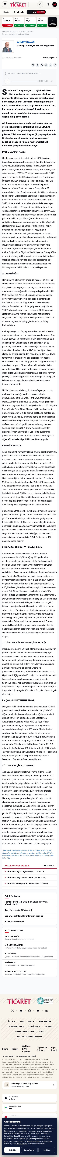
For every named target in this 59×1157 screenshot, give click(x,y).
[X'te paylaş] (33, 65)
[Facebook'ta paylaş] (37, 65)
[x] (12, 1010)
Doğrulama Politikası (42, 1048)
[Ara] (40, 4)
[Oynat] (7, 81)
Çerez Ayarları (29, 1150)
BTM (21, 1021)
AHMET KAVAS (26, 31)
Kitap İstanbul (45, 1021)
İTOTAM (11, 1021)
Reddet (46, 1150)
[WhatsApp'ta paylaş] (42, 65)
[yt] (21, 1010)
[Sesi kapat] (52, 81)
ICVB (41, 1031)
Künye (5, 1049)
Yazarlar (15, 31)
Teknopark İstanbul (15, 1026)
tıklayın (8, 858)
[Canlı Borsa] (54, 4)
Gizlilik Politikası (21, 1144)
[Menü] (5, 4)
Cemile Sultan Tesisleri (25, 1031)
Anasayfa (5, 31)
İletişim (15, 1049)
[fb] (38, 1010)
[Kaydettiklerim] (48, 4)
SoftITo (31, 1021)
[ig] (29, 1010)
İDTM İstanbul (34, 1026)
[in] (46, 1010)
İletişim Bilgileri (49, 58)
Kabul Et (12, 1150)
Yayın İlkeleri (54, 1048)
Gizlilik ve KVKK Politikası (26, 1049)
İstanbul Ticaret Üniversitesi (29, 1037)
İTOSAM (48, 1026)
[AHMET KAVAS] (8, 46)
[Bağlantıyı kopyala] (55, 65)
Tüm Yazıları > (48, 866)
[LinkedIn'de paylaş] (46, 65)
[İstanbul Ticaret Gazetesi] (19, 4)
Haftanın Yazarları (14, 930)
